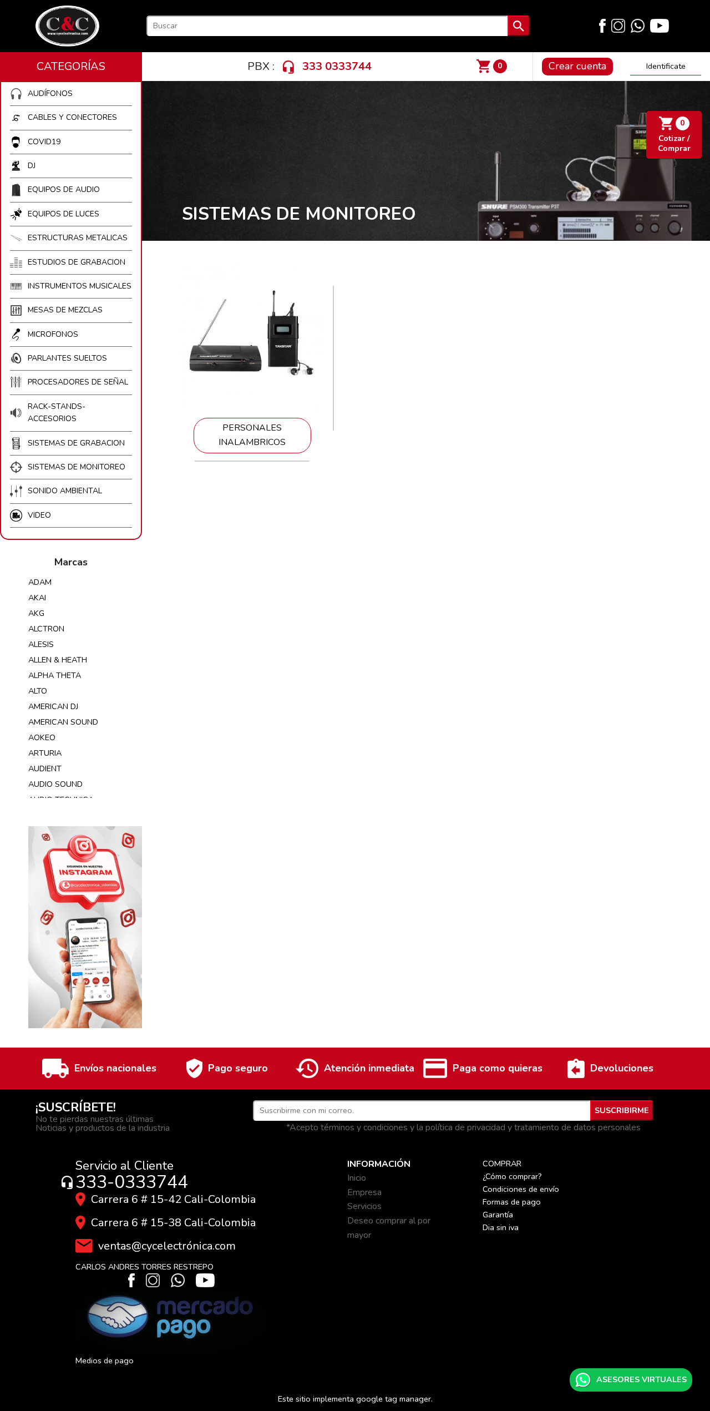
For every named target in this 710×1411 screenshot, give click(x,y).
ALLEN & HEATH (57, 659)
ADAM (40, 582)
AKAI (37, 597)
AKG (36, 613)
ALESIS (41, 644)
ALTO (37, 690)
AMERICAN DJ (53, 706)
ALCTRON (46, 628)
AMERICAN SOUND (63, 721)
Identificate (666, 66)
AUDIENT (45, 768)
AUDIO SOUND (55, 784)
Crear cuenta (577, 66)
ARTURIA (45, 752)
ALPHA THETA (54, 675)
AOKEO (41, 737)
